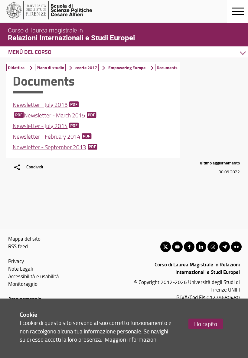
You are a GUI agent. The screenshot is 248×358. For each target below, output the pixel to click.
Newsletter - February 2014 (46, 136)
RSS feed (18, 246)
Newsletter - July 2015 (40, 105)
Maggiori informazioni (131, 339)
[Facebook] (189, 246)
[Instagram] (212, 246)
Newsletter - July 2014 (40, 126)
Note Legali (20, 268)
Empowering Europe (126, 67)
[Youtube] (177, 246)
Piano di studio (50, 67)
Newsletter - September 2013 (49, 147)
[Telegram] (224, 246)
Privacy (16, 261)
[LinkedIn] (201, 246)
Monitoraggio (23, 283)
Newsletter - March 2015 (54, 115)
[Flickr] (236, 246)
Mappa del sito (24, 238)
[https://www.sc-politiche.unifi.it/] (53, 10)
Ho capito (205, 324)
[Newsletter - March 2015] (18, 115)
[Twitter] (165, 246)
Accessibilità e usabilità (33, 276)
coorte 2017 (86, 67)
